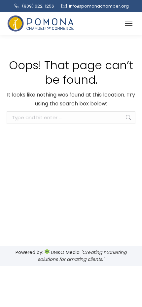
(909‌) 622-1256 (38, 6)
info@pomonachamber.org (99, 6)
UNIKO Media (65, 252)
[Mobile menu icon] (128, 23)
